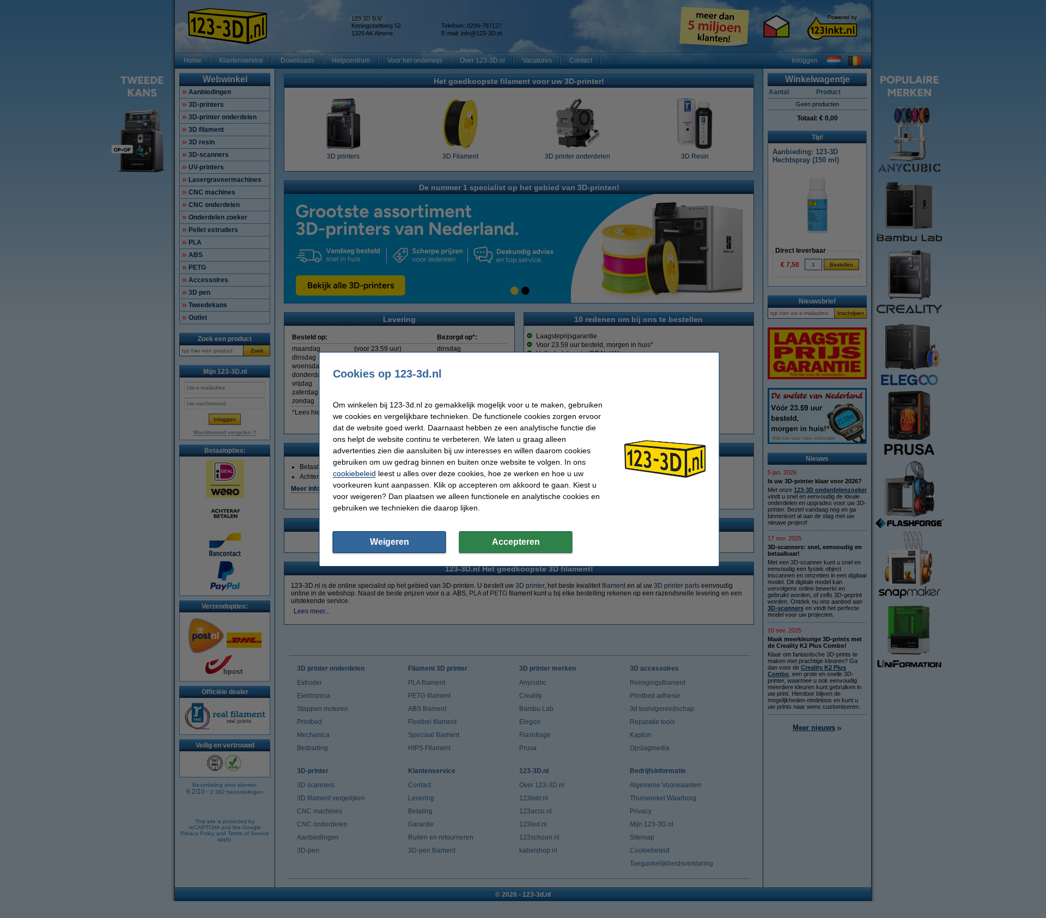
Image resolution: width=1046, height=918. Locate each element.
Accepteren (516, 541)
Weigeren (389, 541)
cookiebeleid (354, 473)
